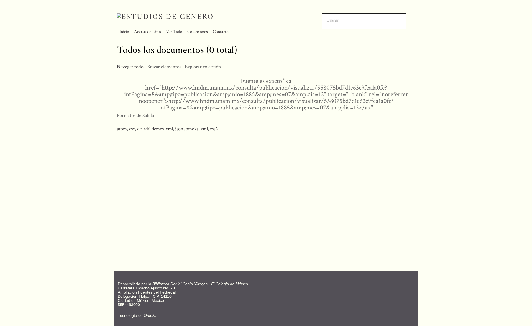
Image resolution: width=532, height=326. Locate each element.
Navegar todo (130, 66)
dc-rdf (143, 129)
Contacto (221, 32)
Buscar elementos (164, 66)
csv (132, 129)
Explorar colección (203, 66)
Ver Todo (174, 32)
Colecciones (197, 32)
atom (122, 129)
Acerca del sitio (147, 32)
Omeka (150, 316)
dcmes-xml (162, 129)
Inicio (124, 32)
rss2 (214, 129)
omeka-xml (197, 129)
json (179, 129)
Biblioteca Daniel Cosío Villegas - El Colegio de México (200, 284)
